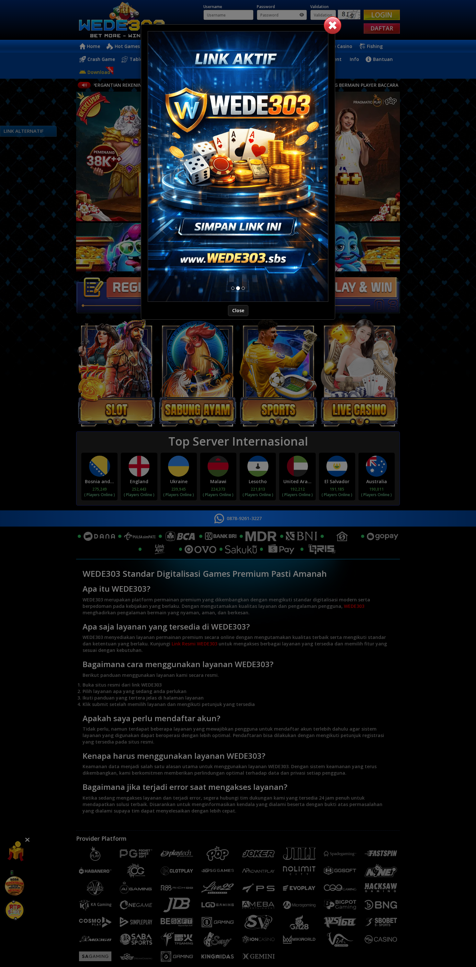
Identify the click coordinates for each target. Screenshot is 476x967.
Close (238, 310)
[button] (332, 25)
